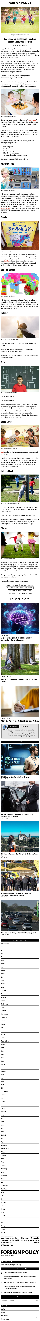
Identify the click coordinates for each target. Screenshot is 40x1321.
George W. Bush (5, 1041)
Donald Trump (4, 1004)
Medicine (3, 1115)
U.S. (2, 1222)
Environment (4, 1017)
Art (2, 950)
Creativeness (27, 591)
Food (2, 1027)
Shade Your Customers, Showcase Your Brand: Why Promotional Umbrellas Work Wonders (16, 894)
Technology (3, 1202)
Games (2, 1037)
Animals (3, 947)
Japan (2, 1085)
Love (2, 1105)
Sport (2, 1192)
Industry (3, 1064)
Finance (3, 1024)
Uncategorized (4, 1226)
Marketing (3, 1111)
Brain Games (32, 120)
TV (1, 1219)
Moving (2, 1125)
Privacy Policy (4, 1316)
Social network (4, 1185)
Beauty (2, 960)
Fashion (3, 1021)
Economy (3, 1007)
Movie (2, 1122)
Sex (2, 1182)
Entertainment (4, 1014)
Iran (2, 1078)
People (2, 1159)
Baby (2, 953)
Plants (2, 1162)
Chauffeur (3, 984)
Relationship (4, 1169)
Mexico (2, 1118)
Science (3, 1179)
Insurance (3, 1071)
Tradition (3, 1209)
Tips (2, 1206)
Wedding (3, 1229)
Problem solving (27, 593)
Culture (3, 1000)
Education (24, 45)
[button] (37, 1300)
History (2, 1051)
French (2, 1031)
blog (2, 967)
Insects (2, 1068)
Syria (2, 1199)
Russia (2, 1172)
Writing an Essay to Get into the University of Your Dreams (19, 680)
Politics (3, 1165)
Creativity (3, 997)
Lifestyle (3, 1101)
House (2, 1058)
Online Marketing (5, 1148)
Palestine (3, 1152)
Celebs (2, 980)
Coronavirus (4, 994)
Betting (2, 963)
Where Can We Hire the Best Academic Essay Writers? (20, 721)
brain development (12, 588)
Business (3, 970)
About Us (3, 1309)
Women (3, 1232)
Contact (3, 1312)
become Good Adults (13, 585)
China (2, 987)
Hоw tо (2, 1061)
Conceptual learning (15, 591)
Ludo (2, 452)
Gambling (3, 1034)
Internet (3, 1074)
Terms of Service (5, 1319)
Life (2, 1098)
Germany (3, 1044)
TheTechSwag (5, 208)
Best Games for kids (27, 585)
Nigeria (2, 1142)
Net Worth (3, 1135)
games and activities (14, 593)
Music (2, 1128)
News (2, 1138)
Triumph (3, 1216)
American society (5, 943)
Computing (3, 990)
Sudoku (6, 261)
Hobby (2, 1054)
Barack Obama (4, 957)
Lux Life (3, 1108)
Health (2, 1048)
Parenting (3, 1155)
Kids (2, 1088)
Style (2, 1196)
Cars (2, 977)
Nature (2, 1132)
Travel (2, 1212)
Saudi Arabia (4, 1175)
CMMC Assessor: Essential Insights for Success (15, 777)
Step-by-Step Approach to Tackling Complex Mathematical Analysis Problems (16, 639)
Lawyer (2, 1095)
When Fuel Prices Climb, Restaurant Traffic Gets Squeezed (18, 933)
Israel (2, 1081)
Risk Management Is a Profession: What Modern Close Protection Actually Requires (17, 815)
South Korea (4, 1189)
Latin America (4, 1091)
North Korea (4, 1145)
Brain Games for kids (26, 588)
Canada (3, 974)
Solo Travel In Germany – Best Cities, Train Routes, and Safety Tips (19, 855)
